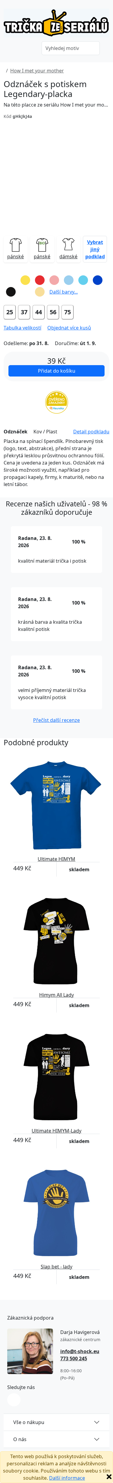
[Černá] (11, 291)
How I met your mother (37, 70)
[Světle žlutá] (40, 291)
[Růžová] (54, 280)
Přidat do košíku (56, 371)
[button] (95, 249)
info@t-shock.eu (79, 1351)
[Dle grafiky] (11, 280)
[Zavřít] (109, 1476)
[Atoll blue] (83, 280)
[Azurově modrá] (68, 280)
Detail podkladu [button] (91, 431)
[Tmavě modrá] (97, 280)
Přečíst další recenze (56, 720)
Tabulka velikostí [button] (22, 327)
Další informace (67, 1478)
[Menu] (28, 49)
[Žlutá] (25, 280)
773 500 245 (73, 1358)
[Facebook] (14, 1400)
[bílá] (25, 291)
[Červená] (40, 280)
